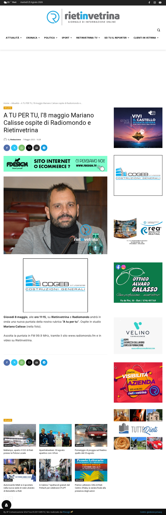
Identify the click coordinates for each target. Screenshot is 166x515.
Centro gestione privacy (151, 512)
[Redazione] (6, 139)
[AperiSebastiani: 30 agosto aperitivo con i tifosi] (55, 435)
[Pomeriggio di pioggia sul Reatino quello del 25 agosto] (91, 435)
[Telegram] (44, 148)
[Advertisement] (83, 74)
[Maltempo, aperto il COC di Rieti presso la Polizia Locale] (20, 435)
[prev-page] (6, 499)
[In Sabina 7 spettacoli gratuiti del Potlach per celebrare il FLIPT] (55, 470)
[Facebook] (149, 2)
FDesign (66, 512)
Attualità (15, 103)
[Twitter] (14, 148)
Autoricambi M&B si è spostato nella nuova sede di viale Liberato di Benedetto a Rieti (19, 488)
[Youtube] (160, 2)
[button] (158, 30)
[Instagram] (154, 2)
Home (6, 103)
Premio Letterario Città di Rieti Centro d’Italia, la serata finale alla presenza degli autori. (90, 488)
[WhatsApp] (21, 148)
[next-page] (11, 499)
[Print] (36, 148)
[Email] (29, 148)
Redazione (15, 139)
